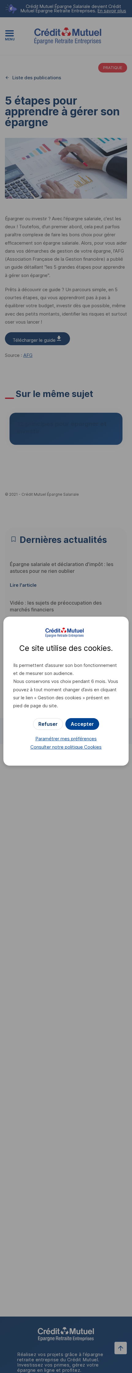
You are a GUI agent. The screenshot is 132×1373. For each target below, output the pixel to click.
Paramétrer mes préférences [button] (66, 739)
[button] (82, 724)
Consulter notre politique (66, 747)
